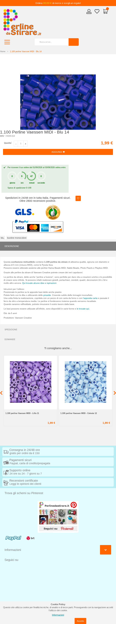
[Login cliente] (89, 12)
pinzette (47, 295)
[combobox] (50, 42)
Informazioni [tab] (13, 550)
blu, (2, 237)
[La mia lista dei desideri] (97, 12)
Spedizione (11, 329)
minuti (31, 183)
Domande (10, 339)
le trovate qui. (83, 308)
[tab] (58, 246)
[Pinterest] (58, 516)
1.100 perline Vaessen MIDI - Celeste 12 (78, 413)
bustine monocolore (16, 237)
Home (2, 51)
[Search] (74, 42)
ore (22, 183)
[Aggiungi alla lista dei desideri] (78, 198)
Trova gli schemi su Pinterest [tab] (24, 493)
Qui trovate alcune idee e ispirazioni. (39, 283)
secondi (41, 183)
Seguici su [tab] (11, 559)
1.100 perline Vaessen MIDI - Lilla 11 (22, 413)
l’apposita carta (90, 298)
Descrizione (12, 246)
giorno (12, 183)
